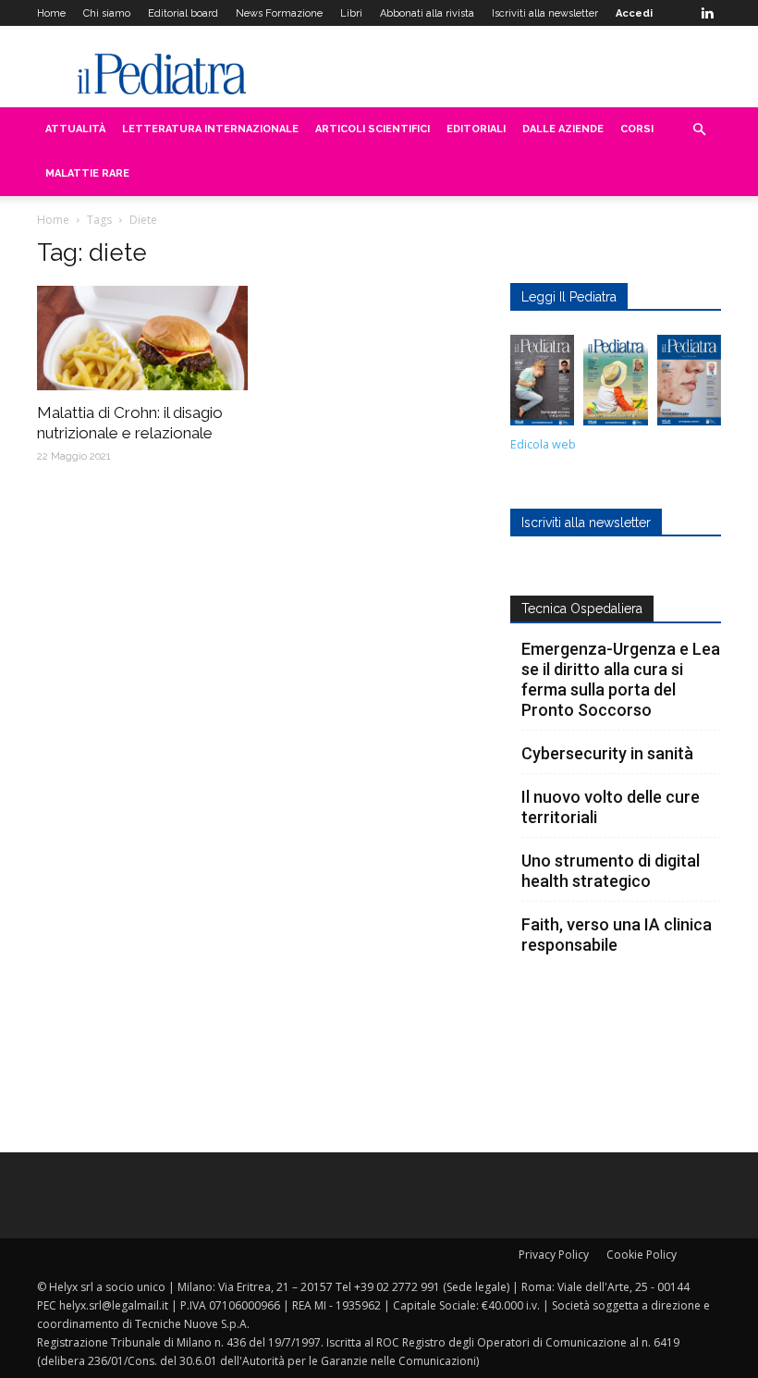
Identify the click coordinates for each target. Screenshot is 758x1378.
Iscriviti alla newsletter (545, 13)
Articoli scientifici (372, 129)
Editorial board (183, 13)
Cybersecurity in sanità (607, 753)
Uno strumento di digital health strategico (610, 871)
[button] (699, 130)
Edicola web (543, 444)
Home (51, 13)
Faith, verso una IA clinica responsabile (616, 934)
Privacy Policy (554, 1254)
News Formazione (279, 13)
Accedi (634, 13)
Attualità (75, 129)
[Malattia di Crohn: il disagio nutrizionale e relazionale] (142, 338)
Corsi (637, 129)
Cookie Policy (641, 1254)
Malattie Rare (87, 173)
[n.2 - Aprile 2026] (615, 385)
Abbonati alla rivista (427, 13)
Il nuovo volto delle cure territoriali (610, 807)
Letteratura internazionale (210, 129)
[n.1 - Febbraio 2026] (689, 385)
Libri (351, 13)
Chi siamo (106, 13)
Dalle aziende (563, 129)
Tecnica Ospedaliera (581, 608)
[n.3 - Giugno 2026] (542, 385)
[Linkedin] (707, 13)
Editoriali (476, 129)
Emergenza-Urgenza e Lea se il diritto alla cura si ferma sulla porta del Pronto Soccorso (620, 679)
